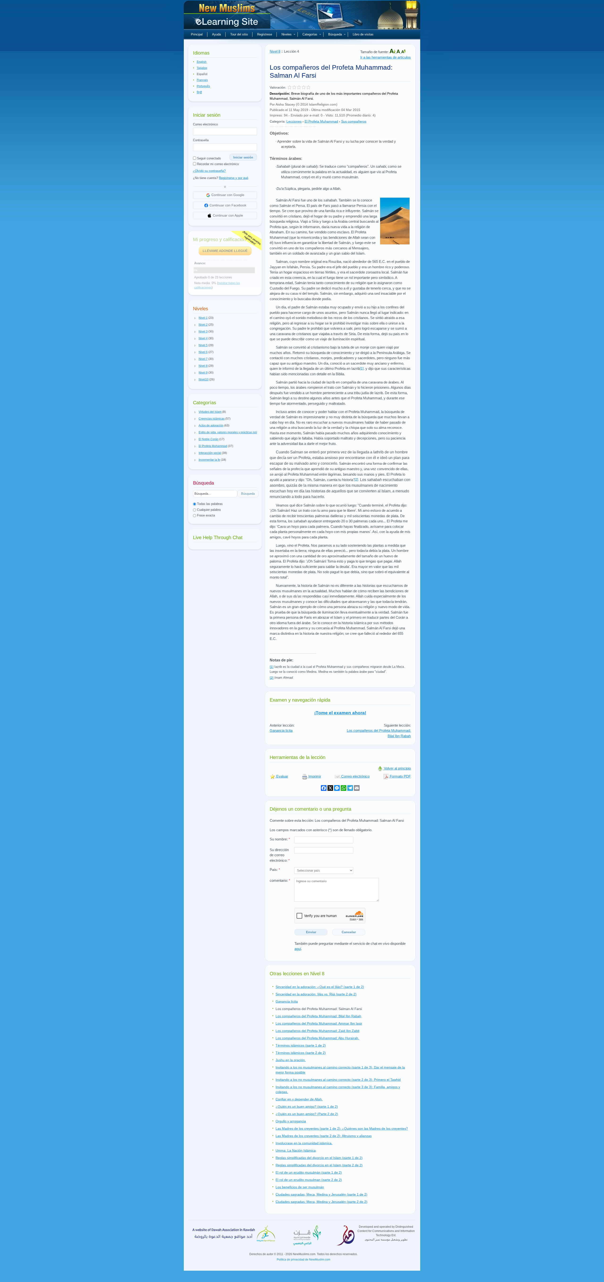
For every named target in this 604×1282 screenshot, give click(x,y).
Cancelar (349, 932)
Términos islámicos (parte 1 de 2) (301, 1045)
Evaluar (281, 776)
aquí (297, 949)
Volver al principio (397, 768)
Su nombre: (280, 839)
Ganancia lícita (281, 730)
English (201, 62)
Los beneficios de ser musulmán (300, 1187)
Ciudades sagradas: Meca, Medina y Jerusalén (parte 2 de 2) (321, 1202)
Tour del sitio (239, 34)
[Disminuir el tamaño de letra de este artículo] (403, 52)
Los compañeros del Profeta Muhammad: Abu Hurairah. (317, 1038)
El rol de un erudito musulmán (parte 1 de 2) (309, 1172)
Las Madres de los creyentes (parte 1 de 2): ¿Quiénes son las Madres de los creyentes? (342, 1128)
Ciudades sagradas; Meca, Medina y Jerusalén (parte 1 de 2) (321, 1194)
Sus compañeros (353, 121)
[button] (195, 318)
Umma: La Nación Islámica (296, 1150)
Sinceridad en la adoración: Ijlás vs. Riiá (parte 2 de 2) (316, 994)
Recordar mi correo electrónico (217, 164)
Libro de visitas (363, 34)
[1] (362, 368)
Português (203, 86)
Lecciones (294, 121)
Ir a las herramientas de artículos (385, 57)
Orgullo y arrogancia (291, 1121)
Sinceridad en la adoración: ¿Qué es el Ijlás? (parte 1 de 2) (320, 987)
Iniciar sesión (243, 157)
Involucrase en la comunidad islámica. (304, 1143)
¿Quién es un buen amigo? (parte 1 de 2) (307, 1106)
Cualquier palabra (208, 509)
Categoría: (277, 121)
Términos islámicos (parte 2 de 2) (301, 1053)
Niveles (286, 34)
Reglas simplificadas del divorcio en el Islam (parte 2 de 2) (319, 1165)
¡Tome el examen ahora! (340, 712)
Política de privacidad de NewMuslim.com (303, 1259)
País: (275, 870)
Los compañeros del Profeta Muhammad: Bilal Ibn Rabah (318, 1016)
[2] (356, 479)
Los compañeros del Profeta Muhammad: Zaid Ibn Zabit (317, 1031)
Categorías (309, 34)
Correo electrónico (205, 124)
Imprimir (314, 776)
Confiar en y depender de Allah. (299, 1099)
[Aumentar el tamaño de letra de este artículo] (393, 52)
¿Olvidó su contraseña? (209, 171)
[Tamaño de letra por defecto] (398, 52)
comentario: (280, 880)
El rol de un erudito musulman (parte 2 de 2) (309, 1180)
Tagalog (202, 68)
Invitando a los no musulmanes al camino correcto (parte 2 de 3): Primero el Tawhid (338, 1080)
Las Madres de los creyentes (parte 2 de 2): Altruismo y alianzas (324, 1136)
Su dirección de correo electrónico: (280, 855)
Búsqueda (335, 34)
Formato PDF (400, 776)
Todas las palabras (209, 504)
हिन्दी (199, 92)
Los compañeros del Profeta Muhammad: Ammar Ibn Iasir (319, 1023)
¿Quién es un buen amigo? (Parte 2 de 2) (307, 1114)
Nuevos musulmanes (227, 16)
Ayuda (216, 34)
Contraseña (201, 140)
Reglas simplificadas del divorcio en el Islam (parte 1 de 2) (319, 1158)
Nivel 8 (275, 51)
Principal (197, 34)
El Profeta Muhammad (321, 121)
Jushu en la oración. (291, 1060)
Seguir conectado (208, 158)
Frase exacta (205, 515)
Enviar (311, 932)
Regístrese (264, 34)
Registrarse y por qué (233, 178)
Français (202, 80)
